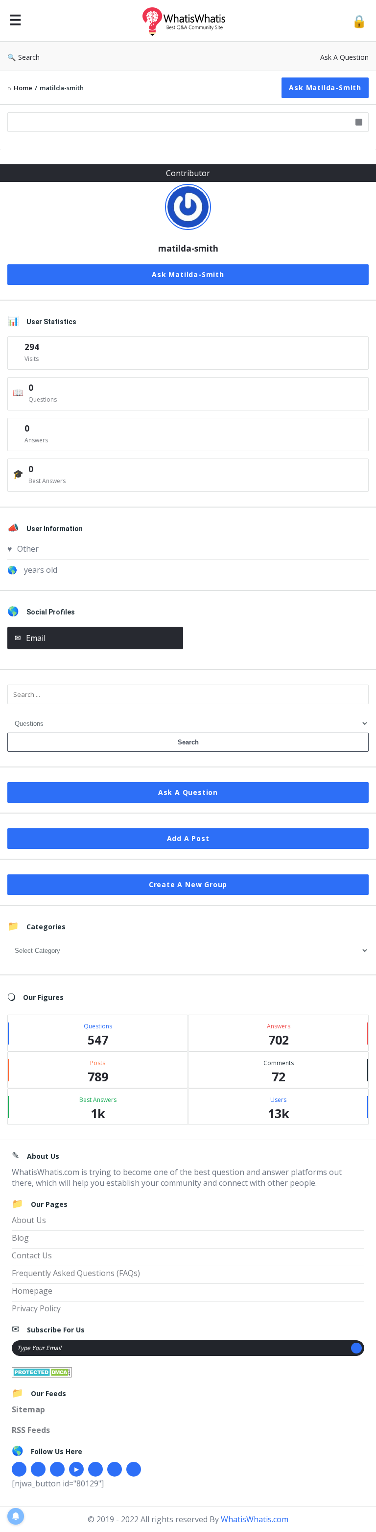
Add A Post (188, 838)
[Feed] (133, 1469)
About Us (29, 1220)
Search (29, 57)
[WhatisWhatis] (188, 21)
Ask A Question (344, 57)
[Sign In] (359, 21)
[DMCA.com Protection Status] (42, 1371)
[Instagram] (95, 1469)
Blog (20, 1237)
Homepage (32, 1290)
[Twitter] (38, 1469)
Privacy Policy (36, 1308)
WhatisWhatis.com (254, 1519)
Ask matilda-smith (325, 87)
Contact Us (32, 1255)
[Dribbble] (57, 1469)
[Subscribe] (356, 1348)
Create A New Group (188, 884)
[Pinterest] (114, 1469)
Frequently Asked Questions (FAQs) (76, 1273)
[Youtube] (76, 1469)
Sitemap (28, 1409)
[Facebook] (19, 1469)
